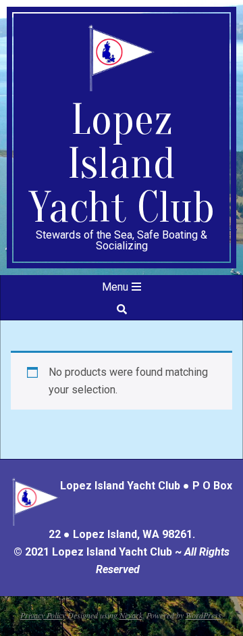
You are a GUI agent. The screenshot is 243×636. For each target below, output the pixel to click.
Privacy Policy (42, 615)
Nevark (130, 615)
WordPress (203, 615)
